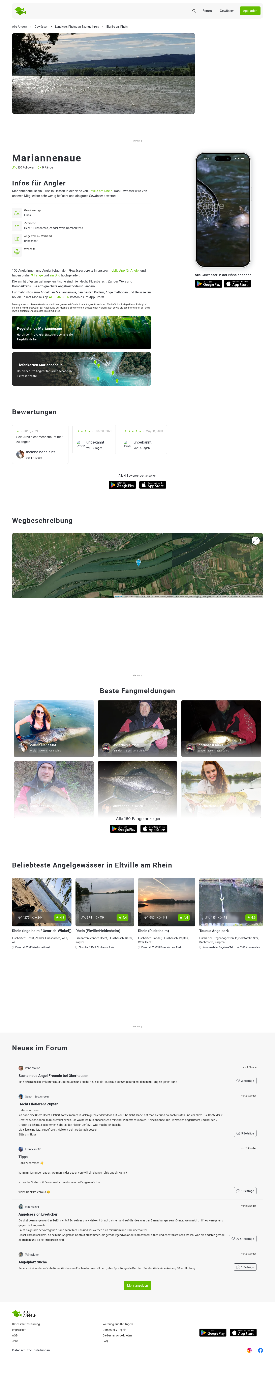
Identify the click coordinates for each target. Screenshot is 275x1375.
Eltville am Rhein (100, 191)
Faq (105, 1341)
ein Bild (55, 275)
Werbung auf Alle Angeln (118, 1324)
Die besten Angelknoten (117, 1335)
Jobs (15, 1341)
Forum (207, 11)
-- (25, 253)
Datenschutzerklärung (26, 1324)
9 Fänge (37, 275)
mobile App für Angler (124, 270)
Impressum (19, 1329)
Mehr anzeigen (137, 1285)
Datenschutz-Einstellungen (31, 1350)
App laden (250, 11)
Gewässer (227, 11)
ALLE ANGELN (59, 297)
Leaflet (118, 596)
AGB (15, 1335)
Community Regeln (114, 1329)
